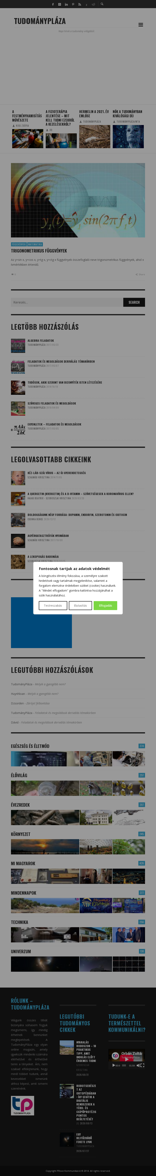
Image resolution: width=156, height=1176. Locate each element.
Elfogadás (105, 605)
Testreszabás (53, 605)
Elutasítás (80, 605)
